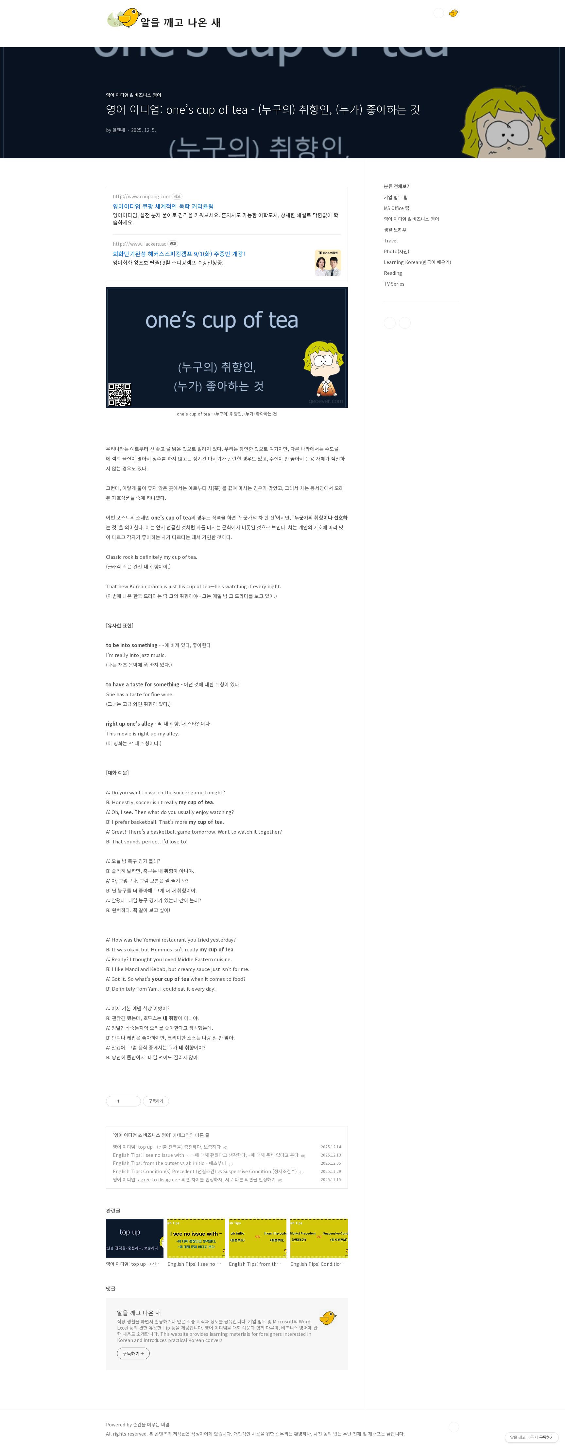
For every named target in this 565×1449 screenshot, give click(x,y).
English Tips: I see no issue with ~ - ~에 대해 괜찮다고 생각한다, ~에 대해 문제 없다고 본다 (206, 1155)
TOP (454, 1427)
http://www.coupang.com (141, 196)
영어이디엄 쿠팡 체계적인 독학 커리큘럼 (163, 206)
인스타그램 (405, 323)
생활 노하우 (395, 229)
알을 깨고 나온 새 (139, 1312)
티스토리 (390, 323)
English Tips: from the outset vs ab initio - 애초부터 (169, 1163)
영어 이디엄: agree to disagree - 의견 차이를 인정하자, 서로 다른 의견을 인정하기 (194, 1179)
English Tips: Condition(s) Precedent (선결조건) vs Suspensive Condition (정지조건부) (205, 1171)
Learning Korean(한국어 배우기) (417, 262)
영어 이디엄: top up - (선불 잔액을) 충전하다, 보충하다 (167, 1146)
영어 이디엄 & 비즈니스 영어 (142, 1135)
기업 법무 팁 (396, 197)
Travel (391, 240)
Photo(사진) (396, 251)
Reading (393, 273)
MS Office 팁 (396, 208)
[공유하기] (125, 1101)
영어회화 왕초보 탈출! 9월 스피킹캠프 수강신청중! (168, 262)
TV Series (394, 283)
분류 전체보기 (397, 186)
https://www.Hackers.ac (139, 244)
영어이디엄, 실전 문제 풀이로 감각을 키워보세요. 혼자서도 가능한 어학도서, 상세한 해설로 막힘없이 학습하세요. (225, 218)
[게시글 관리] (133, 1101)
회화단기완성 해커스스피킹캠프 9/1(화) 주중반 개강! (179, 253)
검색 (439, 13)
